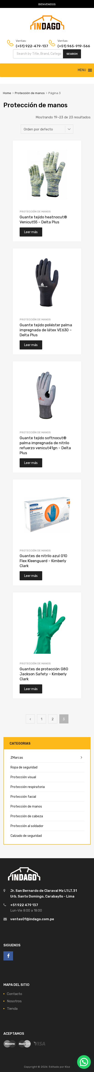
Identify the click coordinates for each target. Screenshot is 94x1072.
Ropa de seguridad (23, 767)
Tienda (12, 1009)
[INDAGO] (47, 28)
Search (72, 53)
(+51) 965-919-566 (68, 46)
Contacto (14, 994)
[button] (82, 70)
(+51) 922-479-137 (27, 46)
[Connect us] (8, 956)
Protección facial (23, 796)
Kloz (67, 1066)
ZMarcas (16, 757)
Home (7, 93)
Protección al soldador (26, 826)
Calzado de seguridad (26, 836)
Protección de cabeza (26, 816)
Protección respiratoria (27, 787)
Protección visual (23, 777)
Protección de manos (30, 93)
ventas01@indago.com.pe (32, 919)
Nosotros (14, 1001)
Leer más (31, 232)
